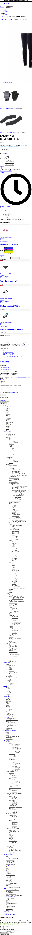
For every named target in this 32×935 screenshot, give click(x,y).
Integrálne (14, 608)
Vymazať (2, 166)
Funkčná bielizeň (13, 656)
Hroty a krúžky (15, 816)
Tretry (7, 658)
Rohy (10, 480)
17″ (13, 452)
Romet (7, 423)
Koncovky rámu (13, 465)
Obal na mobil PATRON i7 (10, 306)
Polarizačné (11, 673)
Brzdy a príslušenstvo (14, 483)
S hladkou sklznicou (16, 744)
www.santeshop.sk (4, 362)
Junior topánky (12, 800)
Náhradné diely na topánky (15, 807)
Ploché (13, 528)
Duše (10, 562)
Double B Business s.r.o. (24, 377)
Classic (10, 743)
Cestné (10, 445)
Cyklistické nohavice (14, 654)
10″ (16, 571)
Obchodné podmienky (8, 352)
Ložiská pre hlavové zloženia (19, 521)
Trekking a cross (16, 586)
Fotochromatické (13, 672)
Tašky (7, 907)
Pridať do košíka (5, 169)
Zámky (10, 641)
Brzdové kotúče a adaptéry (18, 487)
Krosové (11, 463)
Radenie (17, 498)
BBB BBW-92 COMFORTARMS (8, 132)
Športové (17, 752)
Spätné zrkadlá (12, 605)
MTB (13, 546)
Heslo (2, 389)
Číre (10, 667)
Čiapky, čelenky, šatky (14, 831)
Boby (7, 886)
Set (12, 843)
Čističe (7, 902)
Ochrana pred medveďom (12, 724)
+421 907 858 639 (4, 368)
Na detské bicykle (16, 551)
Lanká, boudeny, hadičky (18, 495)
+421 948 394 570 (4, 369)
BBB (5, 153)
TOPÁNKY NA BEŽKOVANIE (14, 793)
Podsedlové (14, 633)
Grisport (8, 414)
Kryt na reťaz (15, 513)
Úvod (1, 16)
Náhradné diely (9, 739)
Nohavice (8, 706)
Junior (7, 735)
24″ (13, 456)
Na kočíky (14, 558)
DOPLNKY (9, 846)
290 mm (17, 539)
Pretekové (17, 745)
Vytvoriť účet (3, 400)
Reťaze (10, 503)
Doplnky (8, 593)
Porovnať (2, 172)
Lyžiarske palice (10, 860)
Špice (13, 535)
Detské (10, 446)
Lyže (7, 856)
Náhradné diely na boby (14, 887)
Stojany (13, 639)
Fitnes (7, 869)
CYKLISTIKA (7, 19)
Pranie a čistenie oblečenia (12, 720)
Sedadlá (11, 590)
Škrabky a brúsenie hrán (11, 903)
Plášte (10, 540)
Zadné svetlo (15, 618)
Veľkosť (2, 159)
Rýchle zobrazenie (4, 239)
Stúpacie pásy (12, 852)
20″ (13, 454)
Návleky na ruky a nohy (13, 146)
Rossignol (8, 425)
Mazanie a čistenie (10, 434)
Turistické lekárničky (11, 725)
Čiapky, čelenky (10, 714)
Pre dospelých (15, 611)
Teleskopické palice (10, 722)
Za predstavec (15, 630)
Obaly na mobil (15, 629)
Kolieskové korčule (10, 875)
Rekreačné (17, 751)
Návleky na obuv (13, 849)
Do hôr (7, 695)
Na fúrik (14, 582)
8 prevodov (17, 517)
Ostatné (11, 592)
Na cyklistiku (9, 669)
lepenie (13, 569)
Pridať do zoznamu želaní (6, 171)
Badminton (8, 866)
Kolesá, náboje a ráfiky (14, 529)
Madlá (13, 818)
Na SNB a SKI (9, 676)
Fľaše (10, 614)
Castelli (7, 407)
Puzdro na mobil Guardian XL (12, 329)
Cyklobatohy (9, 433)
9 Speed (14, 512)
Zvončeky (11, 635)
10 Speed (14, 506)
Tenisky (8, 691)
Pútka (13, 819)
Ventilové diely (15, 624)
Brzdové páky (15, 488)
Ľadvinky (11, 847)
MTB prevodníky (16, 472)
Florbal (7, 871)
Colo (7, 410)
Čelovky (8, 726)
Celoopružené (15, 461)
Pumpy (10, 619)
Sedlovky (11, 589)
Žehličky (8, 899)
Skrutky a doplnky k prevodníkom (20, 475)
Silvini (7, 429)
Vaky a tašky (12, 853)
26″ (16, 547)
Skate (7, 733)
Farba (2, 164)
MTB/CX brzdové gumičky (21, 486)
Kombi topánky (12, 805)
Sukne (7, 711)
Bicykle (8, 437)
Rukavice (11, 650)
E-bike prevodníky (16, 471)
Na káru (14, 584)
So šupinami (15, 747)
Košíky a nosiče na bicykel (15, 596)
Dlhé (10, 707)
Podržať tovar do (4, 929)
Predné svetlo (15, 616)
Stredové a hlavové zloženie (15, 518)
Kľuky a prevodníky (14, 522)
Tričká (7, 703)
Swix (7, 430)
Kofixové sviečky (10, 898)
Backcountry (12, 759)
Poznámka (2, 932)
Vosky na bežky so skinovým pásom (14, 895)
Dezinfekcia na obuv (11, 718)
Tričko (13, 845)
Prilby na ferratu (13, 883)
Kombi (10, 758)
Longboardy (9, 877)
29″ (16, 550)
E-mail (1, 928)
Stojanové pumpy (16, 623)
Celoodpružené (15, 442)
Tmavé (10, 668)
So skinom (14, 766)
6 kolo (19, 499)
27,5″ (16, 548)
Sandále (8, 687)
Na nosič (14, 634)
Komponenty (9, 464)
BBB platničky (18, 493)
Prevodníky (11, 468)
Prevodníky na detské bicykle (19, 473)
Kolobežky (8, 873)
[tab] (17, 210)
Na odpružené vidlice (17, 622)
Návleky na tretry (13, 661)
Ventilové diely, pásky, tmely (18, 588)
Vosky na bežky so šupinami (12, 890)
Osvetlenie (11, 615)
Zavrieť (2, 379)
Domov (2, 19)
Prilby (10, 607)
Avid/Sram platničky (20, 491)
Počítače (11, 637)
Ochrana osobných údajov (9, 355)
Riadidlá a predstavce (14, 478)
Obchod (6, 16)
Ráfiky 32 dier (15, 532)
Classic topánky (12, 796)
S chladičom (21, 494)
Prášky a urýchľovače (11, 894)
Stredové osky (12, 476)
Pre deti (13, 609)
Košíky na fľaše (12, 612)
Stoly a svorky (9, 909)
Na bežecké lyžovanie (11, 665)
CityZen (8, 408)
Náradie (11, 626)
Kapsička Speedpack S (8, 281)
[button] (4, 278)
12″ (13, 448)
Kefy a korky (9, 900)
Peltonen (8, 419)
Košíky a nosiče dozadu (17, 599)
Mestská (8, 690)
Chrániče (11, 876)
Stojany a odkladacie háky (15, 638)
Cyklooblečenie (3, 146)
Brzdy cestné (18, 497)
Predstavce (11, 467)
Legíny (10, 709)
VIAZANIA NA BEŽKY (12, 771)
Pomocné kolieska (13, 604)
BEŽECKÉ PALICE (11, 813)
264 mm (17, 536)
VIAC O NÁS (21, 345)
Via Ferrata (8, 880)
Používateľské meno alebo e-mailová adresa (11, 385)
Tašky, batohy (9, 728)
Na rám (13, 631)
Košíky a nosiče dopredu (18, 597)
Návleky (11, 808)
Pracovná (8, 694)
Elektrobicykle (9, 457)
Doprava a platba (7, 350)
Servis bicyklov (9, 6)
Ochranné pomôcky (10, 906)
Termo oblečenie (13, 841)
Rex (7, 420)
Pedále (10, 524)
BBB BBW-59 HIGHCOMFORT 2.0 (9, 108)
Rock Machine (9, 422)
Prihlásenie (3, 394)
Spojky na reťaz (15, 516)
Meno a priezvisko (4, 926)
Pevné (13, 441)
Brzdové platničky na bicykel (19, 490)
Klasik (7, 732)
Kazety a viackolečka (14, 502)
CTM (7, 411)
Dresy (10, 653)
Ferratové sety (12, 881)
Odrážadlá (8, 435)
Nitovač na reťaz (16, 514)
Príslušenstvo (9, 737)
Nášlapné (14, 527)
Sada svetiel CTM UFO (9, 244)
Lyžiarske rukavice (10, 864)
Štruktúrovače (9, 905)
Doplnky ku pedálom (17, 525)
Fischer (7, 412)
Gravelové (11, 444)
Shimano (8, 427)
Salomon (8, 426)
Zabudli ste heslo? (14, 392)
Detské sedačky (12, 642)
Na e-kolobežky (15, 581)
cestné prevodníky (16, 469)
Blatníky (11, 595)
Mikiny (7, 702)
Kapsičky (11, 627)
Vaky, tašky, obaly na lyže (12, 858)
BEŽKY (8, 741)
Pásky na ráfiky (15, 531)
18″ (13, 453)
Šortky (10, 710)
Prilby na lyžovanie (10, 861)
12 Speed (14, 509)
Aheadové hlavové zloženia (18, 520)
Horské (10, 439)
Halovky (11, 692)
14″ (13, 449)
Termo (7, 705)
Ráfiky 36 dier (15, 533)
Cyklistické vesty (13, 646)
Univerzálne (9, 680)
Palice (10, 820)
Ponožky (11, 657)
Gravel (13, 544)
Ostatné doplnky (13, 603)
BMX (10, 438)
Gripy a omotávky (13, 482)
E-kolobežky (15, 543)
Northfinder (8, 418)
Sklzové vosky (9, 892)
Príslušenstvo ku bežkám (15, 850)
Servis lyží (8, 7)
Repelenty (8, 721)
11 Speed (14, 507)
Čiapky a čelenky (13, 645)
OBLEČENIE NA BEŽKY (12, 828)
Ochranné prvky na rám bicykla (16, 601)
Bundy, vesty (9, 701)
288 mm (17, 537)
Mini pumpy (15, 620)
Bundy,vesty (12, 830)
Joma (7, 415)
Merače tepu (12, 600)
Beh (7, 868)
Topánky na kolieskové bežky (13, 736)
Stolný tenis (8, 884)
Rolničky (8, 729)
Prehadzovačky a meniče (15, 501)
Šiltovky (11, 716)
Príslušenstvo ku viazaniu (15, 788)
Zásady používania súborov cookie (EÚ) (12, 356)
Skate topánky (12, 809)
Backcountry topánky (14, 794)
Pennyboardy (9, 879)
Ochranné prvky (13, 649)
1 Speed (14, 505)
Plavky (7, 698)
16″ (13, 450)
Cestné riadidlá (15, 479)
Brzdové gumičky (16, 484)
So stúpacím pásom (16, 748)
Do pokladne (15, 169)
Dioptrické (11, 671)
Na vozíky (14, 559)
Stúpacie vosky (9, 891)
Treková (8, 688)
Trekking (14, 561)
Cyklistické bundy (13, 652)
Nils (7, 416)
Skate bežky (12, 754)
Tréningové (14, 756)
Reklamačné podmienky (8, 353)
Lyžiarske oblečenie (10, 862)
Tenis (7, 872)
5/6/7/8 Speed (15, 510)
